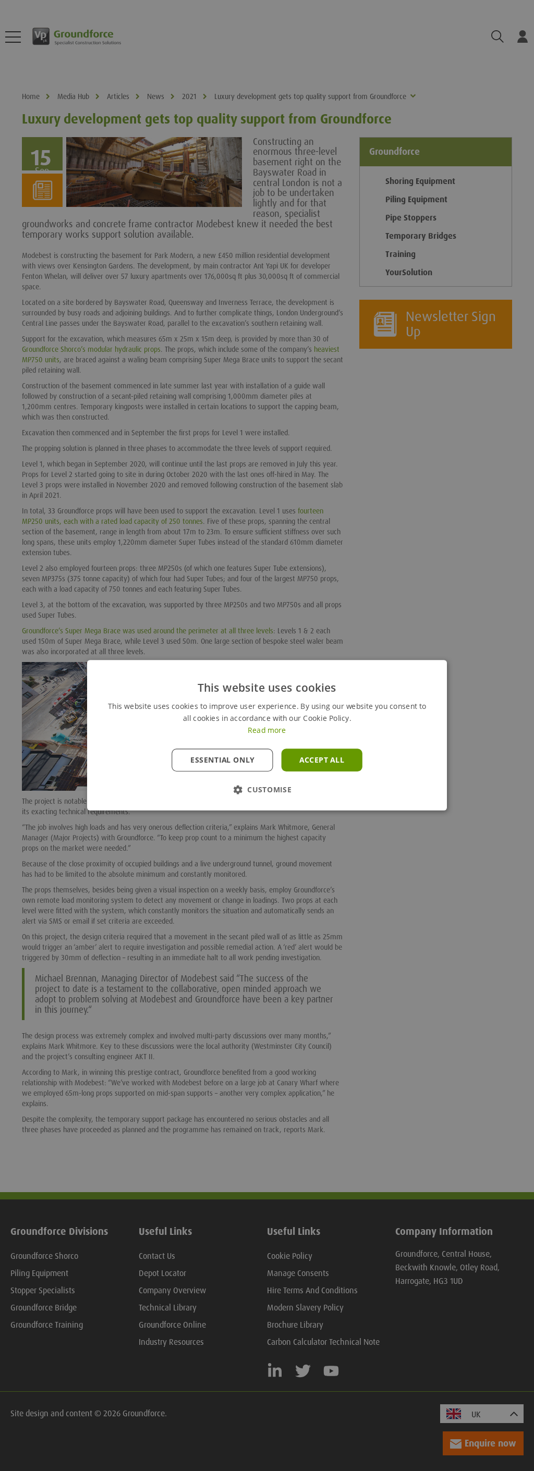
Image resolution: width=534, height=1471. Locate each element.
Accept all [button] (321, 760)
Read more (267, 731)
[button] (267, 790)
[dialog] (267, 735)
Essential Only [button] (222, 760)
